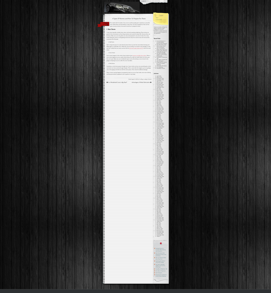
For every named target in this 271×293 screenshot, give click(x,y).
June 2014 (159, 210)
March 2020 (159, 134)
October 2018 (160, 154)
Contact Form (159, 19)
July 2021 (159, 114)
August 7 (159, 236)
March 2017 (159, 171)
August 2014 (159, 207)
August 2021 (159, 113)
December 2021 (160, 108)
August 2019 (159, 141)
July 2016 (159, 179)
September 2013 (160, 220)
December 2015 (160, 187)
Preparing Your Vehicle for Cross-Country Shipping (162, 63)
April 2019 (159, 146)
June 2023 (159, 89)
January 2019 (159, 150)
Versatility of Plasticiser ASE (162, 58)
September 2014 (160, 206)
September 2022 (160, 98)
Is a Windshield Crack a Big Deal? (117, 82)
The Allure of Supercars (162, 59)
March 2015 (159, 199)
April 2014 (159, 212)
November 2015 (160, 189)
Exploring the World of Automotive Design (162, 51)
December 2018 (160, 151)
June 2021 (159, 115)
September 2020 (160, 127)
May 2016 (159, 181)
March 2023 (159, 91)
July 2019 (159, 143)
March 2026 (159, 77)
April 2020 (159, 133)
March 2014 (159, 213)
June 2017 (159, 168)
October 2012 (160, 233)
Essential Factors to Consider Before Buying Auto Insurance (162, 42)
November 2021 (160, 109)
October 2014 (160, 205)
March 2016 (159, 184)
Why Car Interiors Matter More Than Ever (162, 49)
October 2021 (160, 110)
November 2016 (160, 174)
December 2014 (160, 202)
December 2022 (160, 94)
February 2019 (160, 149)
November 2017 (160, 163)
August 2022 (159, 99)
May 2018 (159, 156)
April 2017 (159, 170)
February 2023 (160, 92)
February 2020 (160, 135)
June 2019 (159, 144)
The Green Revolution (162, 65)
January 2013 (159, 230)
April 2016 (159, 182)
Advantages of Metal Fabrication (141, 82)
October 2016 (160, 175)
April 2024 (159, 81)
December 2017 (160, 161)
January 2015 (159, 201)
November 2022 (160, 96)
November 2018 (160, 153)
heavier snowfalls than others (139, 55)
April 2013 (159, 226)
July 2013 (159, 222)
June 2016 (159, 180)
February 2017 (160, 172)
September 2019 (160, 140)
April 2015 (159, 197)
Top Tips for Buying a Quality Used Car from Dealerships (162, 55)
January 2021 (159, 122)
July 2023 (159, 88)
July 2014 (159, 209)
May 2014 (159, 211)
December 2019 (160, 138)
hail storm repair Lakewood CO (136, 48)
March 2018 (159, 159)
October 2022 (160, 97)
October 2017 (160, 164)
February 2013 (160, 228)
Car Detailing (160, 67)
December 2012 (160, 231)
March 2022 (159, 105)
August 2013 (159, 221)
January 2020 (160, 136)
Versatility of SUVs (161, 68)
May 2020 (159, 132)
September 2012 (160, 235)
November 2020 (160, 124)
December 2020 (160, 123)
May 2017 (159, 169)
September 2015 (160, 191)
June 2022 (159, 102)
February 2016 (160, 185)
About (157, 17)
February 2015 (160, 200)
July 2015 (159, 194)
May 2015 (159, 196)
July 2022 (159, 100)
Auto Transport (160, 61)
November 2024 (160, 79)
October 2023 (160, 86)
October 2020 (160, 125)
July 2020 (159, 129)
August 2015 (159, 192)
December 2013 (160, 217)
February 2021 (160, 120)
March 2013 (159, 227)
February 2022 (160, 107)
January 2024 (159, 83)
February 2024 (160, 82)
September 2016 (160, 176)
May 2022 (159, 103)
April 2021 (159, 118)
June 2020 (159, 130)
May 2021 (159, 117)
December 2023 (160, 84)
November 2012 (160, 232)
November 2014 (160, 204)
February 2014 (160, 215)
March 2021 (159, 119)
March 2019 (159, 148)
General (149, 79)
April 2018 (159, 158)
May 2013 (159, 225)
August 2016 (159, 177)
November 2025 (160, 78)
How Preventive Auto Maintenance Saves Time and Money (161, 46)
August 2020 (159, 128)
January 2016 (159, 186)
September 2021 (160, 112)
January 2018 (159, 160)
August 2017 (159, 165)
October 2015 (160, 190)
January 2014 (159, 216)
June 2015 (159, 195)
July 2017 (159, 166)
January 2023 (159, 93)
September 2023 (160, 87)
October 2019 (160, 139)
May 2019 (159, 145)
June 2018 (159, 155)
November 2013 (160, 218)
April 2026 (159, 76)
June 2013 (159, 223)
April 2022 (159, 104)
